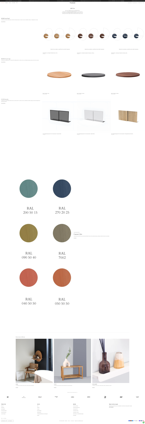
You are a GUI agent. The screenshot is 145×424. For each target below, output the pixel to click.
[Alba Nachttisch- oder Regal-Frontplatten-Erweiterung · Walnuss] (94, 35)
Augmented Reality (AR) (76, 407)
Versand (38, 409)
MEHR (74, 404)
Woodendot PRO (75, 409)
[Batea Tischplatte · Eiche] (59, 75)
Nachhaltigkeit (3, 409)
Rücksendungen (39, 410)
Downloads (74, 415)
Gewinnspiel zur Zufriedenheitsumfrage (78, 413)
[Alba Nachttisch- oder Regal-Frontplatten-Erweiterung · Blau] (128, 35)
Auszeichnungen (3, 413)
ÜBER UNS (3, 404)
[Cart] (143, 3)
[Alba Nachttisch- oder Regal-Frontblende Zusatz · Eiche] (59, 35)
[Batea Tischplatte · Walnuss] (128, 75)
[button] (6, 3)
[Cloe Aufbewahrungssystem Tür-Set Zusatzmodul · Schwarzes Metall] (59, 116)
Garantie (38, 407)
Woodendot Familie (75, 410)
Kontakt (38, 415)
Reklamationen (39, 412)
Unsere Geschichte (3, 412)
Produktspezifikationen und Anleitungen (42, 413)
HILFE (38, 404)
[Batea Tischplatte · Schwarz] (94, 75)
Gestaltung (2, 407)
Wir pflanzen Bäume (4, 410)
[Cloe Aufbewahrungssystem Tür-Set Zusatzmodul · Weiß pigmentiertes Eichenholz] (128, 116)
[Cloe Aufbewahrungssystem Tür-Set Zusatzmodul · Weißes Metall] (94, 116)
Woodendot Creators (76, 412)
